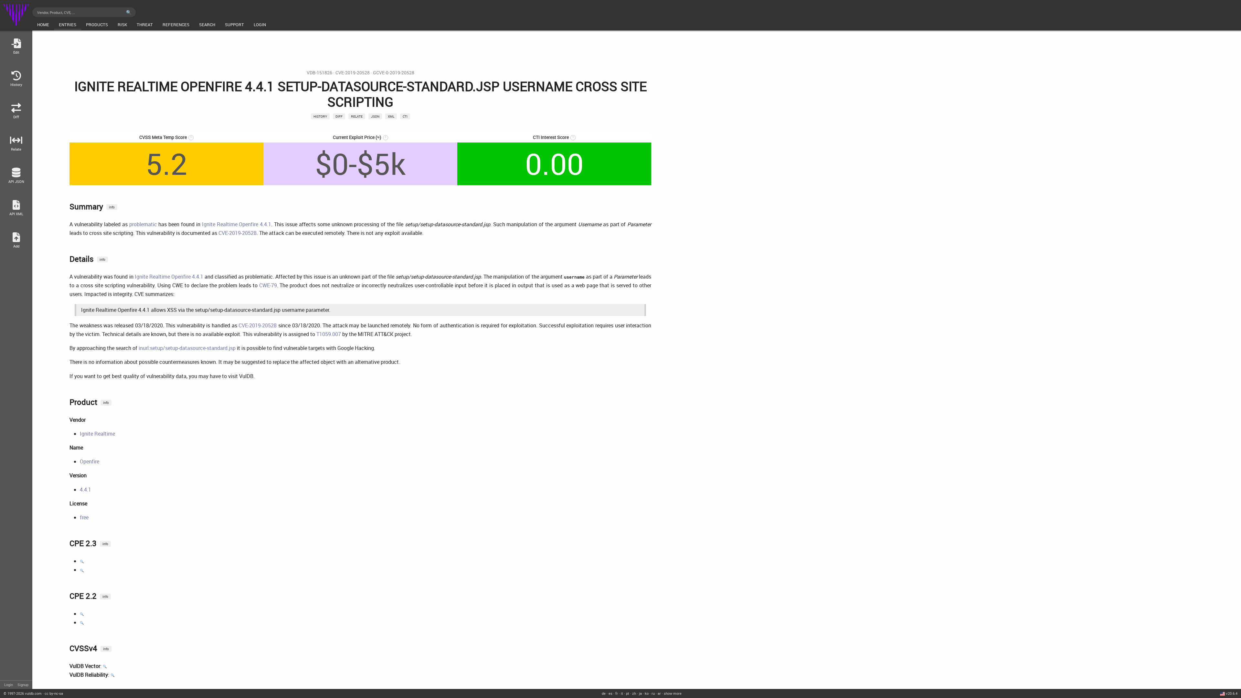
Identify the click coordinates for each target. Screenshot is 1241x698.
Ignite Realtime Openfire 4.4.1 (236, 224)
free (84, 517)
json (375, 116)
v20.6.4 (1231, 693)
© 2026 (23, 693)
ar (659, 693)
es (610, 693)
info (112, 207)
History (320, 116)
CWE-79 (268, 285)
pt (627, 693)
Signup (22, 684)
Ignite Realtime (97, 433)
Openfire (89, 461)
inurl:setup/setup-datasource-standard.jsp (187, 348)
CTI (405, 116)
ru (653, 693)
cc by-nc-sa (54, 693)
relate (357, 116)
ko (647, 693)
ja (640, 693)
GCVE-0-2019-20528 (393, 73)
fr (616, 693)
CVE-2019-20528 (352, 73)
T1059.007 (328, 334)
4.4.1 (85, 489)
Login (8, 684)
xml (391, 116)
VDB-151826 (319, 73)
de (604, 693)
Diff (339, 116)
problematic (143, 224)
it (622, 693)
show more (673, 693)
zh (634, 693)
